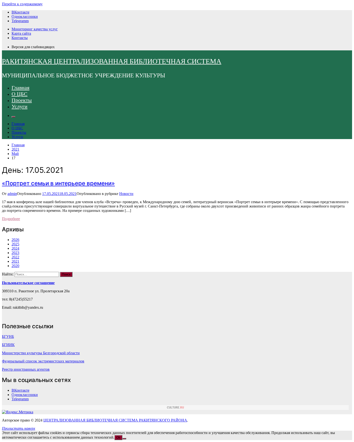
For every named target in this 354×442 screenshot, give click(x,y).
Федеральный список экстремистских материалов (43, 361)
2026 (15, 240)
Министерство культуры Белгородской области (41, 353)
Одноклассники (25, 16)
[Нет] (124, 438)
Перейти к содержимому (22, 4)
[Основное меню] (13, 117)
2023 (15, 253)
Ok (118, 437)
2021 (15, 261)
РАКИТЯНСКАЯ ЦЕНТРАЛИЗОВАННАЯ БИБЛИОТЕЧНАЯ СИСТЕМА (111, 61)
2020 (15, 266)
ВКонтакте (20, 12)
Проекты (22, 100)
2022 (15, 257)
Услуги (19, 106)
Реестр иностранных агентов (26, 369)
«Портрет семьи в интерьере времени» (58, 183)
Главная (20, 88)
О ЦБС (19, 94)
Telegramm (20, 21)
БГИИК (8, 345)
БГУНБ (8, 337)
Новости (126, 194)
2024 (15, 248)
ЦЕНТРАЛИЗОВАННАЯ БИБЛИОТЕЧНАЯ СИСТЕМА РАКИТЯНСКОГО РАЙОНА (115, 420)
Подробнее (11, 219)
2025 (15, 244)
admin (12, 194)
